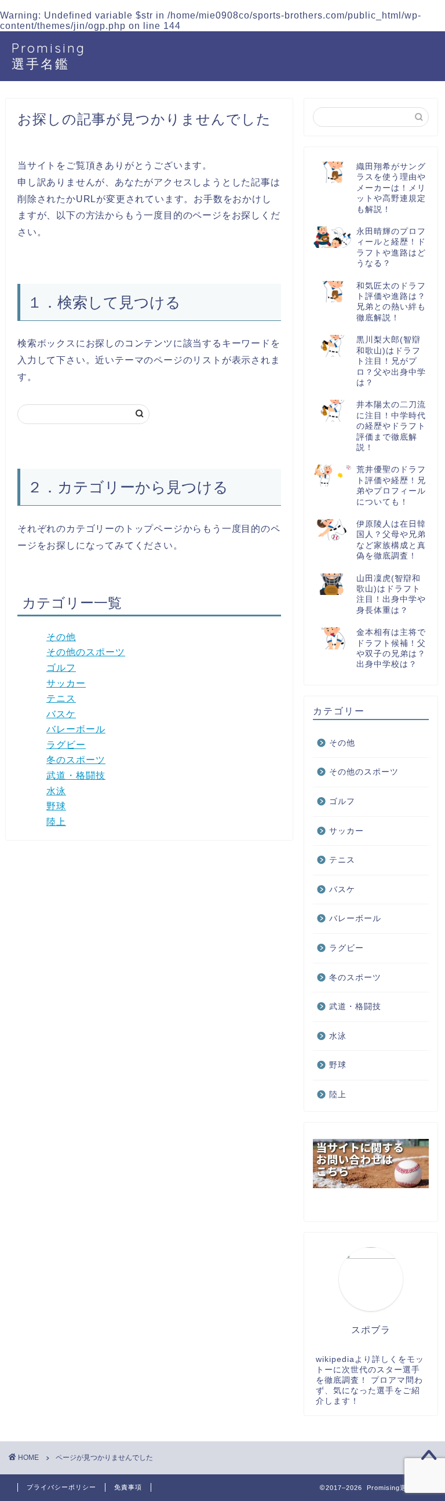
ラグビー (66, 745)
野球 (56, 806)
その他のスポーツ (85, 652)
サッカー (66, 683)
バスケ (61, 714)
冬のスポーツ (75, 760)
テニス (61, 698)
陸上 (56, 822)
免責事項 (128, 1487)
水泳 (56, 791)
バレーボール (75, 729)
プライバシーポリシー (61, 1487)
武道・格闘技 (75, 775)
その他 (61, 637)
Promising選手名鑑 (49, 55)
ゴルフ (61, 668)
